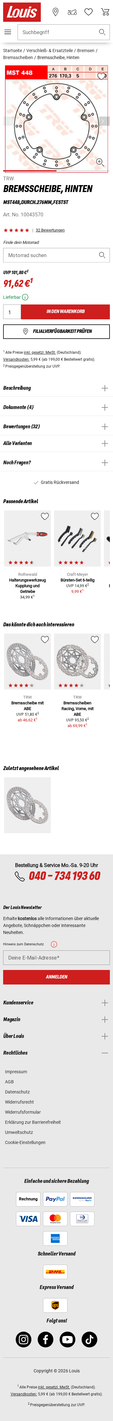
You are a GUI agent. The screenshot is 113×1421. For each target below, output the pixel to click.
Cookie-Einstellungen (25, 1142)
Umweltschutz (19, 1132)
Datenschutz (17, 1091)
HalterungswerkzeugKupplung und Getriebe (27, 586)
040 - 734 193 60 (64, 876)
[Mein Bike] (72, 12)
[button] (102, 32)
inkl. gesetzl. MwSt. (40, 352)
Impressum (16, 1071)
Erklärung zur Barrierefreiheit (33, 1122)
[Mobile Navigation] (8, 32)
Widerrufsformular (23, 1112)
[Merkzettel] (88, 12)
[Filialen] (55, 12)
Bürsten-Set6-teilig (77, 580)
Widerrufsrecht (19, 1102)
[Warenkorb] (105, 12)
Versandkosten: (16, 359)
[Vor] (104, 121)
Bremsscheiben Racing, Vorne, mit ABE (78, 709)
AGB (9, 1081)
